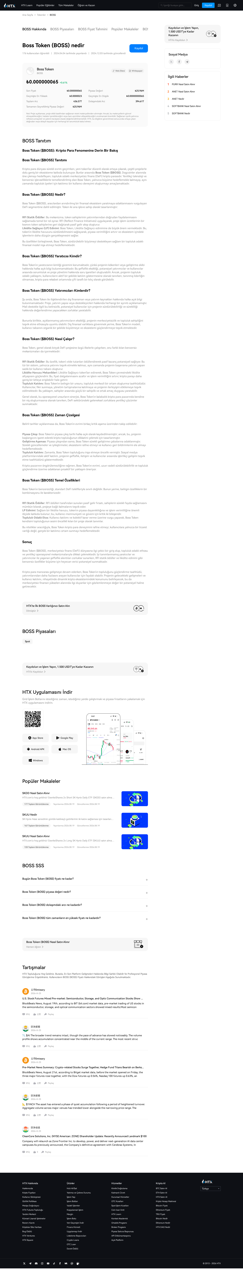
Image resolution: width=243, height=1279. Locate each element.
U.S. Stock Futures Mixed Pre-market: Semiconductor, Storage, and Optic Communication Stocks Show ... (82, 998)
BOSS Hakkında (34, 29)
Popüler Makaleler (125, 29)
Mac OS (67, 749)
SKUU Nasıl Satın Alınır (36, 836)
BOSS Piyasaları (62, 29)
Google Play (67, 738)
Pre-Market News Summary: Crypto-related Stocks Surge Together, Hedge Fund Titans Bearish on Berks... (83, 1067)
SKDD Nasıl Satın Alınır (36, 793)
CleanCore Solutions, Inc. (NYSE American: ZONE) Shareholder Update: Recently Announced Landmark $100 (84, 1136)
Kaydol (139, 48)
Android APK (37, 749)
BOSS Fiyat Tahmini (92, 29)
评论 (28, 1014)
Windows (38, 760)
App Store (37, 738)
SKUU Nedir (29, 814)
